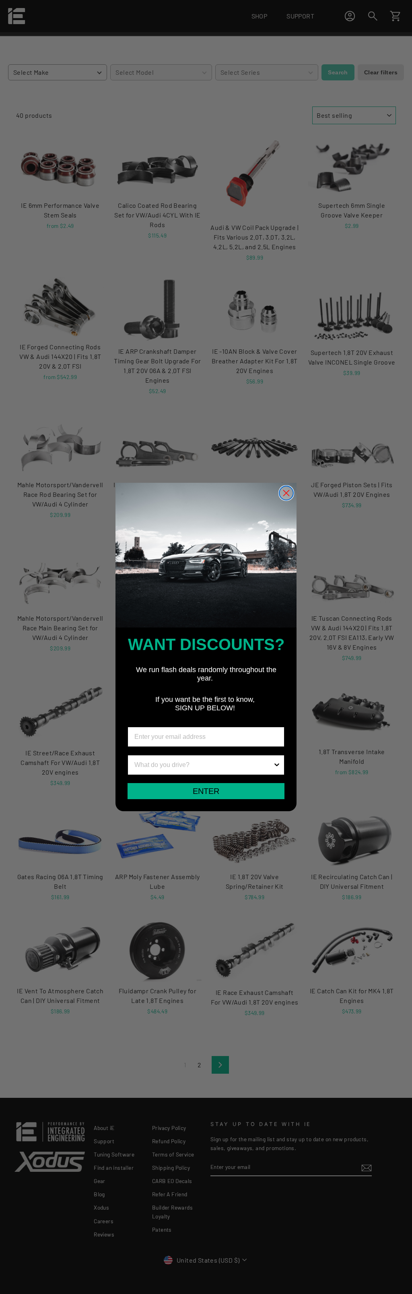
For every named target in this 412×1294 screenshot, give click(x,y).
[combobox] (203, 765)
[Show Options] (277, 765)
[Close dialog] (286, 493)
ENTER (206, 791)
